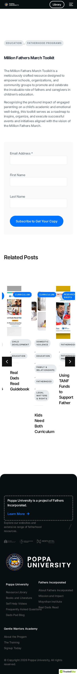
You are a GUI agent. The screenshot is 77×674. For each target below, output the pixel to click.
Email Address (21, 153)
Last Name (17, 196)
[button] (7, 362)
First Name (17, 175)
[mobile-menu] (70, 4)
